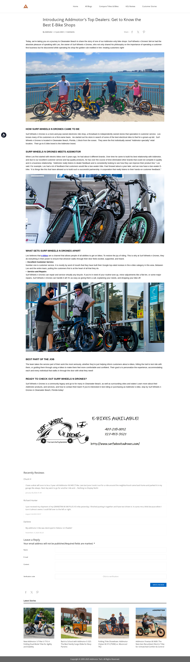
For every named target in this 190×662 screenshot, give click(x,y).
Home (75, 6)
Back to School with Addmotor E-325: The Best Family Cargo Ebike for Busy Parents (76, 644)
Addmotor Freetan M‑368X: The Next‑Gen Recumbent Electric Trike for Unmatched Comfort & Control (150, 644)
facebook (132, 32)
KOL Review (130, 6)
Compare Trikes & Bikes (109, 6)
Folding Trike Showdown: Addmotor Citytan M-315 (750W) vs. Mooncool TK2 (113, 644)
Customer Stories (149, 6)
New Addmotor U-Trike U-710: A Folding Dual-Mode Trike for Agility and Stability (38, 644)
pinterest (144, 32)
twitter (138, 32)
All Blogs (88, 6)
